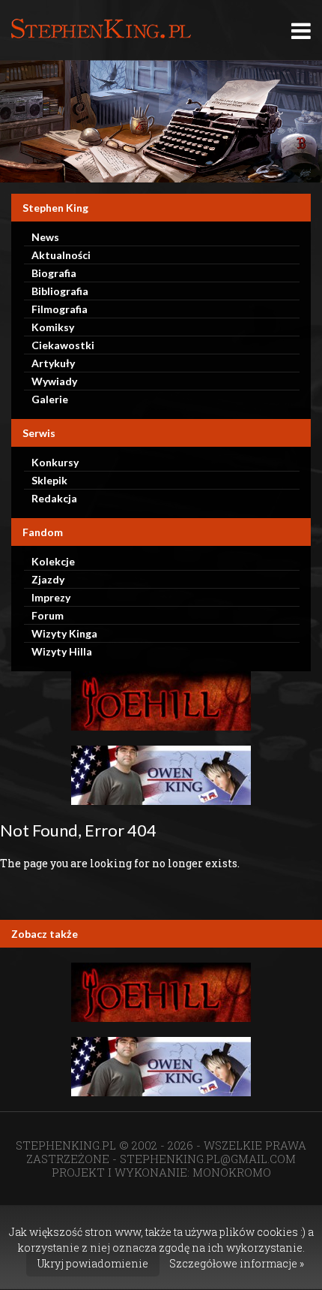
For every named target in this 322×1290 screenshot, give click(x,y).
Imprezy (50, 597)
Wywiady (54, 381)
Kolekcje (53, 561)
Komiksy (52, 327)
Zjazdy (47, 579)
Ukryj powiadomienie (92, 1263)
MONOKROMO (231, 1172)
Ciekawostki (62, 345)
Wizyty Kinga (64, 633)
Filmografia (59, 309)
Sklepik (49, 480)
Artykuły (53, 363)
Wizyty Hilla (61, 651)
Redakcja (54, 498)
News (45, 237)
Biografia (53, 273)
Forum (47, 615)
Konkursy (55, 462)
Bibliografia (59, 291)
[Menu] (301, 30)
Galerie (49, 399)
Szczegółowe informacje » (236, 1263)
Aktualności (61, 255)
